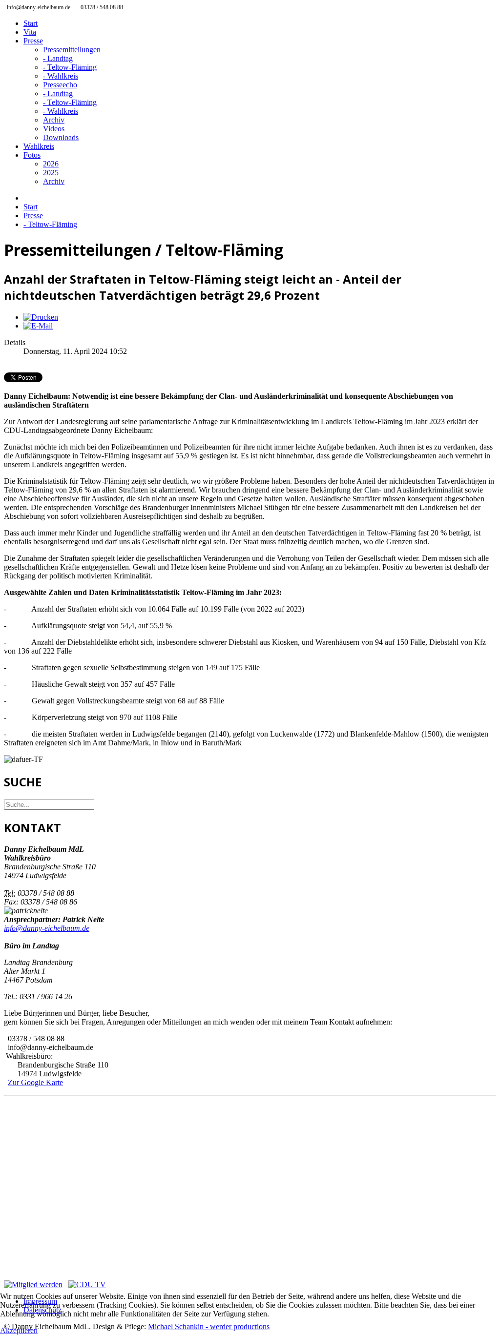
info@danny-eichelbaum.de (46, 928)
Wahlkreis (38, 146)
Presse (33, 41)
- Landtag (58, 58)
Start (30, 23)
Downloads (61, 137)
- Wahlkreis (60, 76)
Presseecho (60, 85)
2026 (51, 164)
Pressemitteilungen (72, 49)
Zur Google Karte (35, 1082)
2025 (51, 172)
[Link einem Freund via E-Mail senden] (38, 326)
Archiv (53, 120)
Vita (29, 32)
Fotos (32, 155)
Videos (53, 128)
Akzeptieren (19, 1330)
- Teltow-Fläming (70, 67)
